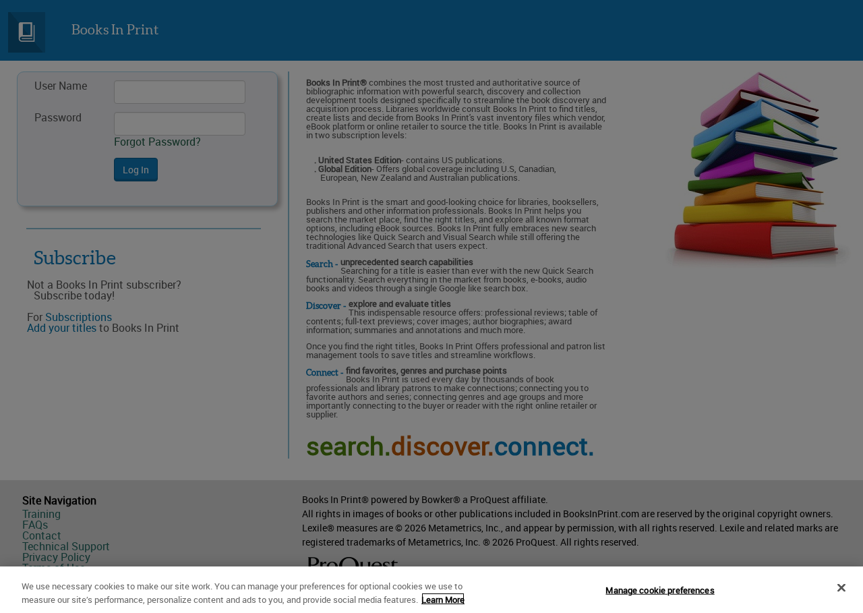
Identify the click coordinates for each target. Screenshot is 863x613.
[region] (431, 589)
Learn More (443, 599)
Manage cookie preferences (659, 590)
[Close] (841, 588)
